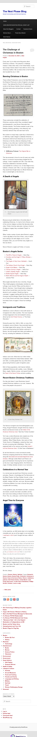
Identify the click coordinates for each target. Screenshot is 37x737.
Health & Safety (7, 666)
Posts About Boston (20, 33)
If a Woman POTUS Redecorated (13, 616)
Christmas (23, 576)
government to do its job (13, 552)
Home (5, 21)
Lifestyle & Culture (8, 668)
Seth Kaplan (8, 662)
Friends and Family (11, 677)
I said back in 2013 (8, 535)
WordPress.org (7, 717)
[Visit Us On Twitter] (11, 600)
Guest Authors (7, 660)
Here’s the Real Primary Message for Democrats (17, 614)
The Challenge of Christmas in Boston (13, 51)
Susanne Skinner (10, 664)
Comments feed (7, 715)
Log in (5, 711)
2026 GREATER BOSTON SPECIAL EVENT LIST (16, 25)
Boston (10, 574)
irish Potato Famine (13, 580)
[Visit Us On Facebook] (4, 600)
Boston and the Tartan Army (11, 624)
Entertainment (7, 646)
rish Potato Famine (16, 317)
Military (7, 681)
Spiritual (20, 574)
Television (8, 654)
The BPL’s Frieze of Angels (14, 255)
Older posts (7, 589)
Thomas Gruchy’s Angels (13, 269)
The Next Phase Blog (14, 11)
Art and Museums (10, 673)
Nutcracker (10, 581)
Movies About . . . (7, 33)
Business (5, 642)
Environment (7, 656)
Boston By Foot (10, 637)
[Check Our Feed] (7, 600)
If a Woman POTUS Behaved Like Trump (15, 618)
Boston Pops (15, 576)
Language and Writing (12, 679)
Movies (7, 650)
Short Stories (6, 37)
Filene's (25, 578)
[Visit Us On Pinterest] (14, 600)
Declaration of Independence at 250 (13, 622)
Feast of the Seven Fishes (12, 373)
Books (7, 648)
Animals (7, 670)
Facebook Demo (27, 29)
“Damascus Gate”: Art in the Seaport (14, 620)
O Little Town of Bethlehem (21, 581)
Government (6, 658)
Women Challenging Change (13, 687)
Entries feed (6, 713)
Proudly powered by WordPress (18, 727)
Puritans (10, 583)
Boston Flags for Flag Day (11, 628)
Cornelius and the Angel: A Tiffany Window (18, 257)
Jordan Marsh (23, 580)
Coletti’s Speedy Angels (13, 271)
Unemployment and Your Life (12, 626)
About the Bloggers (8, 29)
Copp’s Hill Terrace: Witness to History (14, 612)
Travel (7, 685)
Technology (8, 644)
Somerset (6, 689)
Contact (18, 29)
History (15, 574)
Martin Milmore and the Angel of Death (17, 276)
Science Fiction (10, 652)
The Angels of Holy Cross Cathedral (16, 261)
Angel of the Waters (11, 267)
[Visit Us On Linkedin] (17, 600)
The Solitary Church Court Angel (15, 265)
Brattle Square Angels (12, 273)
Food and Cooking (10, 675)
